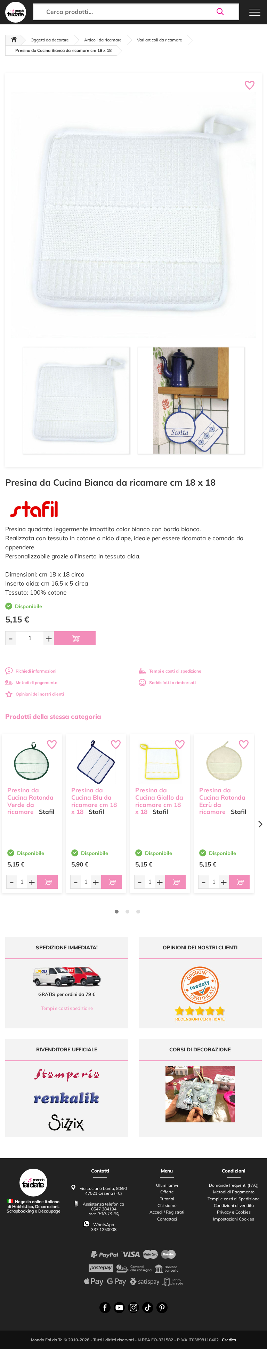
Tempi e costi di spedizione (175, 671)
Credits (229, 1339)
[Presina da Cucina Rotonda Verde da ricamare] (32, 762)
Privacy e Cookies (234, 1212)
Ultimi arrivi (167, 1185)
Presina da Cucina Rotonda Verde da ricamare (30, 800)
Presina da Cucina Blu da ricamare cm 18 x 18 (94, 800)
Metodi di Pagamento (233, 1191)
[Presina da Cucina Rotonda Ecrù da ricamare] (224, 762)
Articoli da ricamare (103, 39)
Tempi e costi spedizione (67, 1008)
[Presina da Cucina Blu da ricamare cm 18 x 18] (96, 762)
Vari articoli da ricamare (159, 39)
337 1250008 (103, 1229)
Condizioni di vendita (234, 1205)
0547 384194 (103, 1208)
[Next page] (260, 824)
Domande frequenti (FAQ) (234, 1185)
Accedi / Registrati (166, 1212)
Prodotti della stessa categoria (53, 716)
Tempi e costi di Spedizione (234, 1198)
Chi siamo (167, 1205)
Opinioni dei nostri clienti (40, 694)
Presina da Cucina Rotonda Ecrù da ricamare (222, 800)
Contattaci (167, 1219)
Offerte (167, 1191)
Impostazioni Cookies (233, 1219)
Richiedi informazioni (36, 671)
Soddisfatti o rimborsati (172, 682)
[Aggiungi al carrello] (75, 638)
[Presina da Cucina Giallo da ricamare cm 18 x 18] (160, 762)
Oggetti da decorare (50, 39)
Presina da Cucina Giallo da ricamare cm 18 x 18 (159, 800)
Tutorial (167, 1198)
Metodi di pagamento (36, 682)
